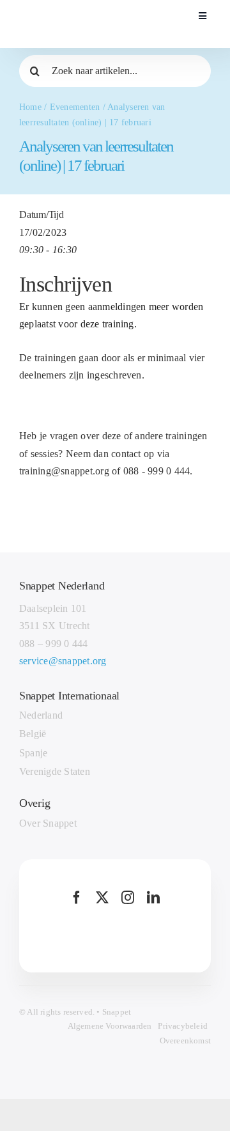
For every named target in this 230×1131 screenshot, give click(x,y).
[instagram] (127, 897)
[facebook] (76, 897)
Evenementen (75, 107)
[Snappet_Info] (81, 8)
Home (30, 107)
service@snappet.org (63, 660)
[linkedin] (153, 897)
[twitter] (102, 897)
